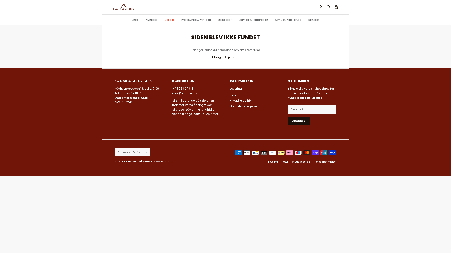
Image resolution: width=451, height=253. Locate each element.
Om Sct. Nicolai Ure (288, 20)
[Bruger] (320, 7)
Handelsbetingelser (244, 106)
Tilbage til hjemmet (225, 57)
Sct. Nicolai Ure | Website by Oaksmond (146, 161)
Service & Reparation (253, 20)
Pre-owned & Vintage (196, 20)
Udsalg (169, 20)
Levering (236, 89)
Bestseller (225, 20)
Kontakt (313, 20)
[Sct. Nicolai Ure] (123, 7)
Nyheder (151, 20)
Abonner (298, 121)
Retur (233, 95)
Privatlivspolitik (240, 101)
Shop (135, 20)
